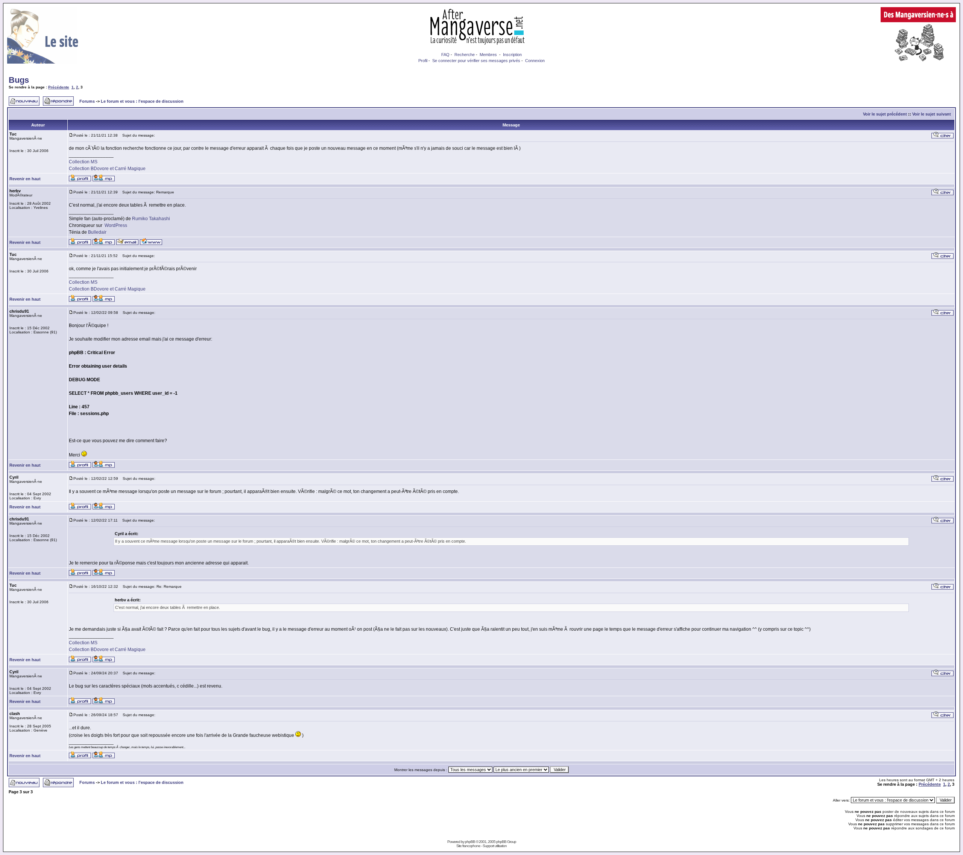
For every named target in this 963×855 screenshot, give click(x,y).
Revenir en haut (25, 178)
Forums (87, 101)
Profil (422, 60)
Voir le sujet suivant (931, 114)
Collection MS (83, 161)
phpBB (470, 842)
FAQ (445, 54)
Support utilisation (495, 846)
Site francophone (468, 846)
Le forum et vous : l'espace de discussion (142, 101)
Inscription (512, 54)
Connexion (535, 60)
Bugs (19, 80)
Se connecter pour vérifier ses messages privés (476, 60)
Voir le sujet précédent (885, 114)
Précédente (58, 87)
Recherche (464, 54)
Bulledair (97, 232)
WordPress (116, 225)
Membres (488, 54)
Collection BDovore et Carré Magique (107, 168)
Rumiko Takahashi (151, 218)
